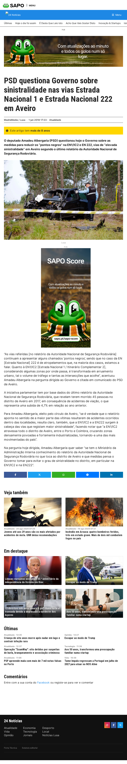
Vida (66, 657)
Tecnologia (69, 646)
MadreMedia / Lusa (14, 119)
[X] (120, 725)
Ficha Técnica (10, 748)
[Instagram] (107, 725)
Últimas (11, 628)
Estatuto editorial (30, 748)
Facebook (43, 682)
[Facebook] (114, 725)
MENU (32, 5)
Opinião (68, 635)
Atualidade (55, 119)
